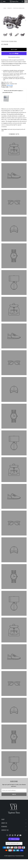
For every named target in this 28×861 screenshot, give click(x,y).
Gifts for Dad (10, 85)
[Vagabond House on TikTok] (18, 835)
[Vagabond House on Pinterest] (15, 835)
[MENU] (0, 1)
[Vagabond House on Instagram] (12, 835)
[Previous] (2, 20)
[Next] (25, 20)
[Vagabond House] (14, 1)
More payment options (14, 57)
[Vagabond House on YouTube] (20, 835)
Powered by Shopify (19, 855)
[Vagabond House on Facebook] (10, 835)
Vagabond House (11, 855)
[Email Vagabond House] (7, 835)
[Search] (22, 1)
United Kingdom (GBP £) (13, 843)
